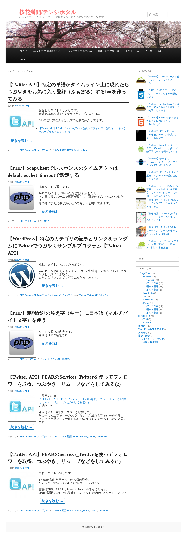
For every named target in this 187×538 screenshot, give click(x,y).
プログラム (42, 150)
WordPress (104, 295)
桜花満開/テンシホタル (48, 12)
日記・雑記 (144, 335)
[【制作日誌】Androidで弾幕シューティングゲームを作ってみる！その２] (141, 208)
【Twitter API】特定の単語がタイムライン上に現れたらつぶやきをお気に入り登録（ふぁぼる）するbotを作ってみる (68, 91)
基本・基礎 (152, 286)
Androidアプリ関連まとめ (46, 51)
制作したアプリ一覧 (108, 51)
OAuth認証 (60, 150)
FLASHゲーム (132, 51)
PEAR (70, 150)
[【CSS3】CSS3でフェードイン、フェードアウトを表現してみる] (141, 98)
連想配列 (66, 359)
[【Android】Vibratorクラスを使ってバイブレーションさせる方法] (141, 85)
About (23, 59)
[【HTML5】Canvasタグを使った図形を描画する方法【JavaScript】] (141, 126)
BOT (57, 436)
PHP (22, 150)
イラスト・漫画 (153, 51)
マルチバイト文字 (51, 359)
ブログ (23, 51)
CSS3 (145, 319)
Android (146, 276)
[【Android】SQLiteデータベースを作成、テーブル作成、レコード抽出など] (141, 139)
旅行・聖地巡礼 (150, 342)
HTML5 (146, 322)
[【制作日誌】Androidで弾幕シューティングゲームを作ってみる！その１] (141, 222)
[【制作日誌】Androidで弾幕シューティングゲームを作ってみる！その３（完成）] (141, 235)
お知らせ (143, 332)
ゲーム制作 (152, 283)
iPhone (146, 303)
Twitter (82, 295)
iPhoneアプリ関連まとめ (79, 51)
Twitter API (30, 150)
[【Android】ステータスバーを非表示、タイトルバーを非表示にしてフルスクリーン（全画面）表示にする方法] (141, 194)
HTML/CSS (144, 316)
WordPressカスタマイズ (48, 295)
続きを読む (21, 141)
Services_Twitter (81, 150)
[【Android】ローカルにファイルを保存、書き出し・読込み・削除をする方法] (141, 249)
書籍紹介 (143, 325)
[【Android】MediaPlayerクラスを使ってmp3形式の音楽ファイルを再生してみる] (141, 112)
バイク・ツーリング (153, 339)
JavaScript (148, 293)
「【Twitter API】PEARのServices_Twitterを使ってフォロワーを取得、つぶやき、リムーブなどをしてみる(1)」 (84, 401)
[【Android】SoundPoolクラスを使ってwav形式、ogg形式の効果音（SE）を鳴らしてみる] (141, 153)
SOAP (46, 221)
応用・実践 (152, 289)
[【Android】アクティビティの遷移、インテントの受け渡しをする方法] (141, 180)
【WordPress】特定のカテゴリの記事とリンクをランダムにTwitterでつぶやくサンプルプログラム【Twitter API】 (68, 246)
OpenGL (150, 280)
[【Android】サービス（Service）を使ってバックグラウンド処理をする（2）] (141, 167)
